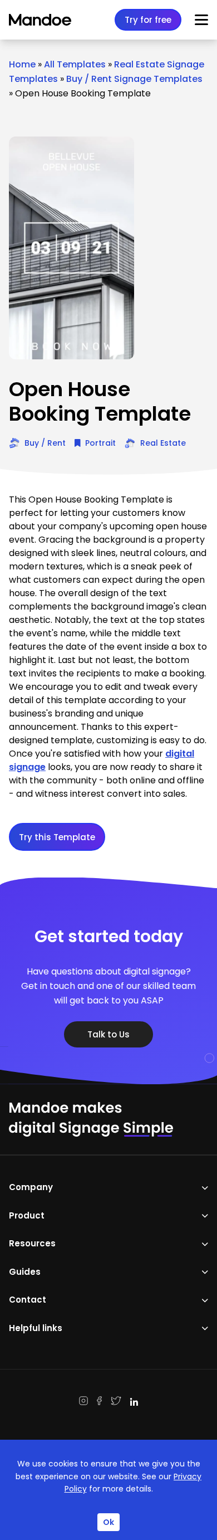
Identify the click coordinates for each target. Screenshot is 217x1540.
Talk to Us (108, 1034)
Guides (25, 1272)
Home (22, 64)
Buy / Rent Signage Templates (134, 78)
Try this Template (57, 837)
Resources (32, 1243)
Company (31, 1187)
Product (27, 1215)
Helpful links (35, 1328)
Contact (27, 1299)
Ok (108, 1522)
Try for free (148, 20)
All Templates (75, 64)
